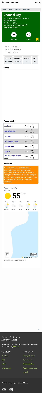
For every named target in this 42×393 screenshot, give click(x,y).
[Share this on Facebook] (10, 337)
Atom (4, 364)
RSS (3, 360)
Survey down (27, 360)
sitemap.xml (6, 368)
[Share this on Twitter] (13, 337)
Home (4, 9)
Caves (10, 9)
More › (16, 346)
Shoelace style (28, 364)
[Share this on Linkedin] (16, 337)
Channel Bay (26, 9)
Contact (5, 356)
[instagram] (11, 389)
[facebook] (4, 389)
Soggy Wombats (29, 356)
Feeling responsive (30, 368)
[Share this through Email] (19, 337)
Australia (17, 9)
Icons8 (25, 372)
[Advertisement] (21, 290)
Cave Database (11, 2)
